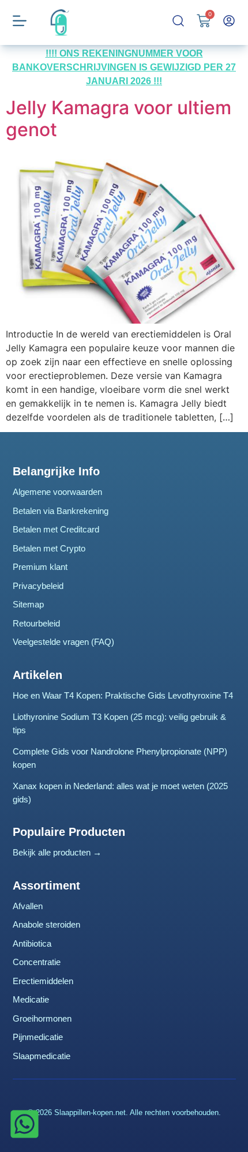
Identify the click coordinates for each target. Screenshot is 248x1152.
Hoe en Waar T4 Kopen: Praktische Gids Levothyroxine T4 (123, 695)
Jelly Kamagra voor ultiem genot (118, 118)
